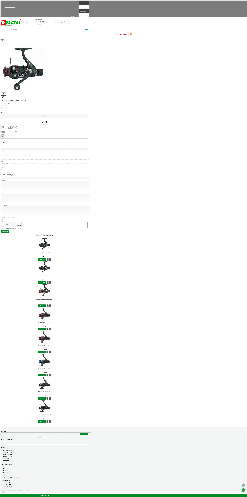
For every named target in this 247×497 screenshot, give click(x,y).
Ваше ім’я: (4, 176)
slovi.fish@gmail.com (38, 19)
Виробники (6, 460)
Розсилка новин (7, 472)
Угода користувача (7, 452)
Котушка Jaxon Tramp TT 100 (44, 414)
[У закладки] (47, 259)
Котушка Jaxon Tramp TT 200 (44, 391)
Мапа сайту (6, 458)
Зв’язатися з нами (7, 454)
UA (73, 16)
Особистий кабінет (7, 467)
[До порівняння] (50, 259)
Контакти (7, 11)
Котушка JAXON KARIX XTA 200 (44, 252)
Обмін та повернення (10, 7)
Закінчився (42, 259)
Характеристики (6, 142)
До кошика (42, 328)
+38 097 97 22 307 (40, 23)
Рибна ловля (14, 29)
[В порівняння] (1, 119)
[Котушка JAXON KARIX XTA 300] (44, 68)
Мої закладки (6, 470)
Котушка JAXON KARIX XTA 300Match (44, 299)
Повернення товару (8, 456)
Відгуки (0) (5, 144)
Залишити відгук (4, 107)
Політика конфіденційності (9, 450)
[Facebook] (1, 441)
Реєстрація (82, 14)
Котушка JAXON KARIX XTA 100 (44, 276)
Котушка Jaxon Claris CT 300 (44, 368)
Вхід (80, 16)
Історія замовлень (7, 468)
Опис (4, 140)
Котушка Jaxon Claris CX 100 (44, 345)
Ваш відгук (4, 205)
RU (71, 16)
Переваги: (3, 180)
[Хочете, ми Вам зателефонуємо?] (243, 490)
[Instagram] (3, 441)
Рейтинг (2, 219)
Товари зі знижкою (7, 462)
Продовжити (5, 231)
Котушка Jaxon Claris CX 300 (44, 322)
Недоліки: (3, 192)
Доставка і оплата (9, 3)
